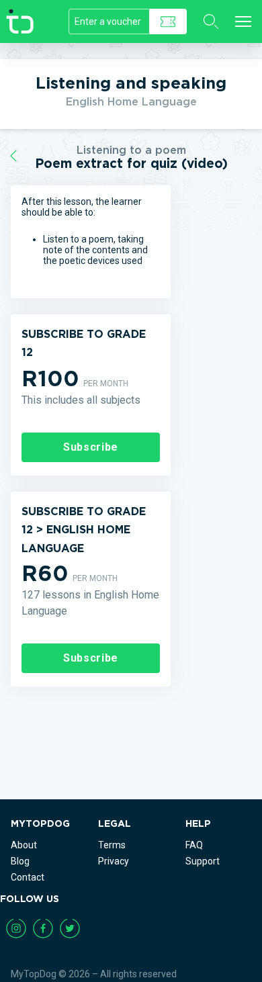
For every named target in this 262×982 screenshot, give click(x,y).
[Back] (13, 156)
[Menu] (243, 21)
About (24, 845)
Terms (112, 845)
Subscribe (90, 447)
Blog (20, 861)
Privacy (113, 861)
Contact (27, 877)
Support (202, 861)
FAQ (194, 845)
